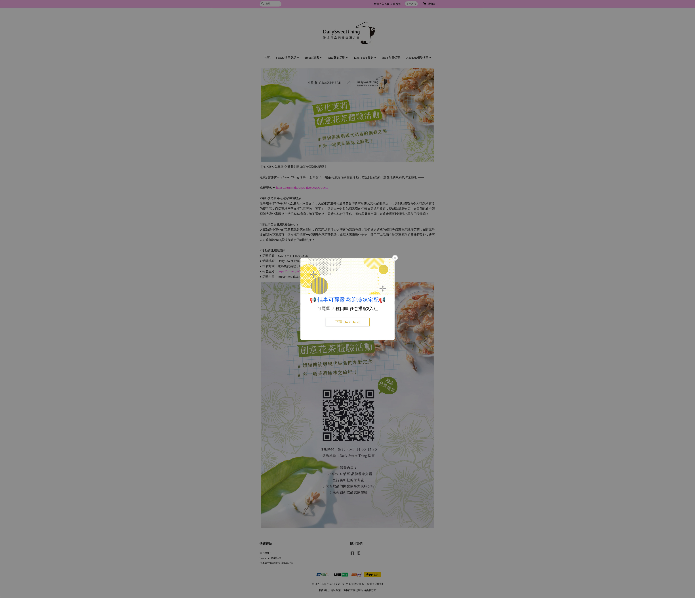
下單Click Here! (347, 322)
